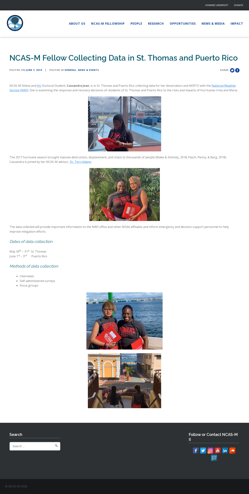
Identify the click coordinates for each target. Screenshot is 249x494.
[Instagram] (210, 450)
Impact (237, 24)
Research (156, 24)
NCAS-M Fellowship (108, 24)
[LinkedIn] (225, 450)
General (70, 70)
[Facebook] (196, 450)
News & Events (88, 70)
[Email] (214, 458)
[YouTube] (218, 450)
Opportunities (183, 24)
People (136, 24)
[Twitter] (203, 450)
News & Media (213, 24)
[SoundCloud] (232, 450)
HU (39, 86)
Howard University (216, 5)
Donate (238, 5)
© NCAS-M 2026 (16, 486)
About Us (77, 24)
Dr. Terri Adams (80, 162)
